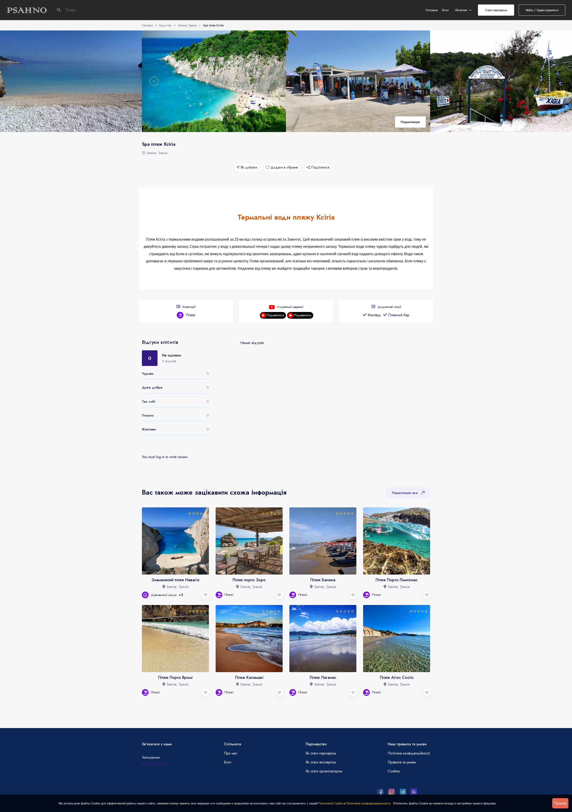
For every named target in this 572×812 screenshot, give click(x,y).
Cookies (394, 771)
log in (160, 456)
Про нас (230, 753)
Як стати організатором (324, 771)
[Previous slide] (153, 81)
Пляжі (190, 315)
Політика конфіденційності (409, 753)
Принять (560, 803)
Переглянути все (405, 492)
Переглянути (410, 122)
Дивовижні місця (167, 594)
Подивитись (275, 315)
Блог (445, 10)
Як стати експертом (321, 762)
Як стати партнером (321, 753)
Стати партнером (496, 10)
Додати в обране (284, 167)
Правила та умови (402, 762)
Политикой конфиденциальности (368, 803)
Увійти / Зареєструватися (542, 10)
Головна (432, 10)
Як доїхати (249, 167)
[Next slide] (418, 81)
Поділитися (320, 167)
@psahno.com (154, 764)
